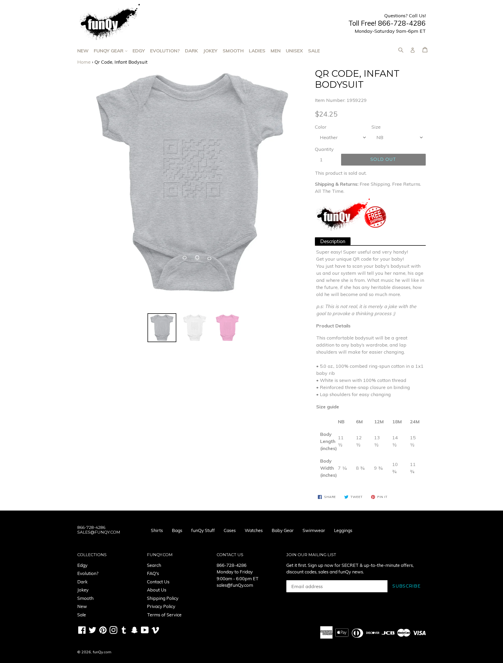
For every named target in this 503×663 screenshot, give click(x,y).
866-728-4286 (232, 565)
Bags (177, 530)
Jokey (210, 51)
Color (320, 127)
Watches (254, 530)
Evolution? (165, 51)
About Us (156, 590)
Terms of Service (164, 614)
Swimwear (314, 530)
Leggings (343, 530)
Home (84, 62)
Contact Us (158, 581)
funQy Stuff (203, 530)
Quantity (324, 149)
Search (154, 565)
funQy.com (102, 652)
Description (332, 241)
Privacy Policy (161, 606)
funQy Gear (113, 50)
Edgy (139, 51)
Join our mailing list (311, 554)
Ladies (257, 51)
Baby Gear (283, 530)
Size (376, 127)
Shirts (157, 530)
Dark (191, 51)
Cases (230, 530)
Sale (314, 51)
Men (276, 51)
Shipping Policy (162, 598)
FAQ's (153, 573)
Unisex (294, 51)
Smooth (233, 51)
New (83, 51)
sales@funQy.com (235, 585)
